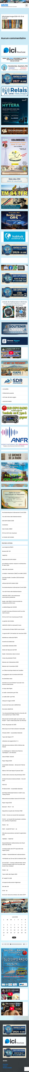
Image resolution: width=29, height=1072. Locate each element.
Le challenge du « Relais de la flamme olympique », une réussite (12, 751)
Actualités (5, 389)
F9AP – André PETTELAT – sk (9, 829)
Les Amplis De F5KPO (7, 547)
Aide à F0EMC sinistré (8, 756)
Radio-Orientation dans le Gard (11, 654)
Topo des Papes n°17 (8, 737)
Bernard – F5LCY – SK (8, 807)
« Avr (14, 937)
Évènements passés (8, 393)
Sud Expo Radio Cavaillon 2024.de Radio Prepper (13, 578)
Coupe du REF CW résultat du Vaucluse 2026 (14, 633)
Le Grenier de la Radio (8, 537)
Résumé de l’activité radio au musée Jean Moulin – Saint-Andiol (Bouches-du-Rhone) (14, 719)
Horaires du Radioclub (8, 641)
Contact (5, 1066)
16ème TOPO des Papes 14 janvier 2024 (12, 770)
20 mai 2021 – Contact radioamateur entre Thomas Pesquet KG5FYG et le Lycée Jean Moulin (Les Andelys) (14, 864)
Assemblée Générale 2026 (9, 646)
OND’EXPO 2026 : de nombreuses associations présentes (11, 596)
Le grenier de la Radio (8, 621)
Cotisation (5, 525)
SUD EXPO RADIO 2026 (8, 521)
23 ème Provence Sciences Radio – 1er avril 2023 (13, 779)
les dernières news (7, 678)
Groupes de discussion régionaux (11, 882)
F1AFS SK (4, 784)
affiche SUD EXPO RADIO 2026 (10, 583)
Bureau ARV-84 (6, 551)
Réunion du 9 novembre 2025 (10, 666)
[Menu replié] (26, 5)
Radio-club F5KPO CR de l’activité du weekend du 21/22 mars (12, 602)
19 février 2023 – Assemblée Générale (12, 789)
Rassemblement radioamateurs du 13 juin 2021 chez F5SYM (13, 843)
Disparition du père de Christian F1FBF (12, 811)
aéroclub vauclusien (7, 569)
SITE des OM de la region (9, 397)
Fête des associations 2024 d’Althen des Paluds (13, 746)
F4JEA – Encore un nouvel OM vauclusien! (13, 815)
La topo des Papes (7, 688)
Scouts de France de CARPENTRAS (11, 705)
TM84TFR (4, 555)
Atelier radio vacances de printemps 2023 (13, 775)
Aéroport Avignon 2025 (8, 701)
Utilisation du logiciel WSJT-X (10, 741)
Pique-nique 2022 (7, 803)
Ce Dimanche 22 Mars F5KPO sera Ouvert (13, 629)
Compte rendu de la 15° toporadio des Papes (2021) (12, 849)
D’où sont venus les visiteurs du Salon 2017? (14, 895)
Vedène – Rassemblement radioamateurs (13, 854)
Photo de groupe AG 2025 (9, 724)
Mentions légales (7, 1067)
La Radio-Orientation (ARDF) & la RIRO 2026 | (14, 573)
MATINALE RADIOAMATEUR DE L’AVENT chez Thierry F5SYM (13, 793)
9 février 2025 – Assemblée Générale (12, 733)
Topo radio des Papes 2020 (9, 874)
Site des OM (5, 886)
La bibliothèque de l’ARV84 (9, 607)
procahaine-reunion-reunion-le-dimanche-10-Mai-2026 (14, 564)
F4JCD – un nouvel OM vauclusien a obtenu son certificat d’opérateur (14, 820)
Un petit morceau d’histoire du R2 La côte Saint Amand (13, 612)
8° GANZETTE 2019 (7, 878)
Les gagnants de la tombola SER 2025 (12, 674)
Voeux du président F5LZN (9, 658)
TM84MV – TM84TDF (7, 839)
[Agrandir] (26, 491)
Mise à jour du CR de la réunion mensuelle (13, 729)
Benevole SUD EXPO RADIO (9, 559)
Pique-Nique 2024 (7, 761)
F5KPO (11, 58)
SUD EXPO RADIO (7, 401)
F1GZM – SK (5, 870)
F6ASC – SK (5, 825)
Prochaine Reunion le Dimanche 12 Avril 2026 (14, 512)
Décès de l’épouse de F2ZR (9, 650)
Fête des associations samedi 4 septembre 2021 (14, 834)
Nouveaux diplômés (7, 709)
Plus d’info (5, 1064)
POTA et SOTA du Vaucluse (9, 533)
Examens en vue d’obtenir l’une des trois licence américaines (13, 683)
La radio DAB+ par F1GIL (8, 697)
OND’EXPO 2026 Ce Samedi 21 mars (11, 625)
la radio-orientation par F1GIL (10, 692)
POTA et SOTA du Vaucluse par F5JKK (12, 617)
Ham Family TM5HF (7, 529)
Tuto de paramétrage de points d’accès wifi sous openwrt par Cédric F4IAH (14, 714)
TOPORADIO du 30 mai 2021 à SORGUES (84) (14, 858)
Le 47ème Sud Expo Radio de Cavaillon (12, 670)
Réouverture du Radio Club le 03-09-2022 (13, 798)
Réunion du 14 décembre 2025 (10, 662)
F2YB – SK (4, 890)
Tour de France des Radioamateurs (11, 516)
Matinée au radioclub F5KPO (10, 637)
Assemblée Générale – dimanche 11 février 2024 (13, 765)
